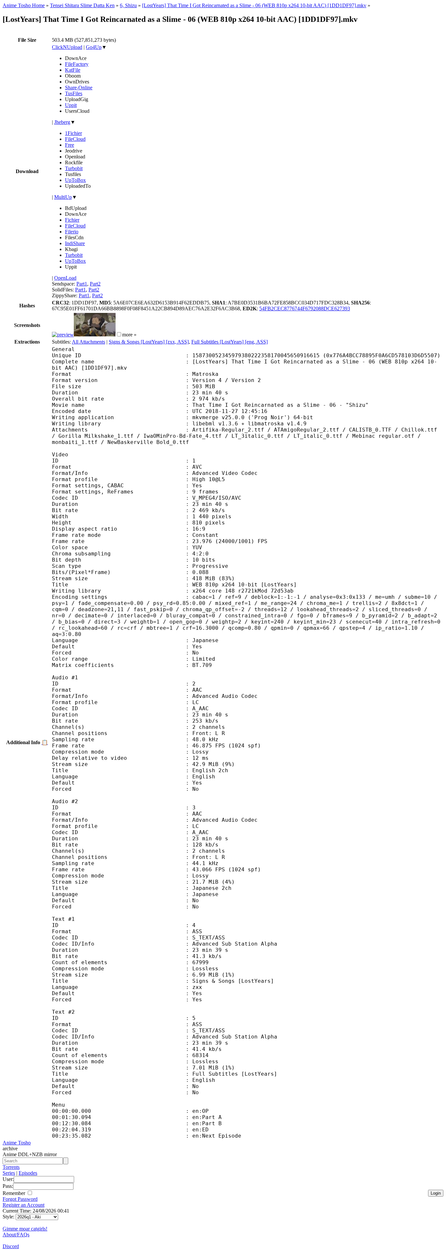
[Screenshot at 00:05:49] (95, 334)
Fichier (72, 220)
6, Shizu (128, 5)
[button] (119, 334)
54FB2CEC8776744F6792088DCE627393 (304, 308)
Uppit (71, 105)
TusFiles (73, 93)
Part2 (95, 284)
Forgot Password (20, 1199)
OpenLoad (65, 278)
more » (129, 334)
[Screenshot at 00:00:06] (63, 334)
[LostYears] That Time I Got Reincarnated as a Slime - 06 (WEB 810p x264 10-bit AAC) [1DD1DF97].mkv (254, 5)
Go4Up (94, 47)
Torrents (11, 1167)
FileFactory (76, 64)
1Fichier (73, 133)
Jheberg (62, 122)
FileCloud (75, 139)
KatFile (72, 70)
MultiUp (63, 197)
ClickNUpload (67, 47)
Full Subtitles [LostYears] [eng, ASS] (229, 342)
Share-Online (78, 87)
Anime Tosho (17, 1142)
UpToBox (75, 180)
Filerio (71, 231)
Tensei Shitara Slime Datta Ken (82, 5)
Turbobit (74, 168)
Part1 (81, 284)
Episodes (28, 1173)
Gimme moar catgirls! (25, 1228)
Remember (14, 1193)
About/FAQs (16, 1234)
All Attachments (88, 342)
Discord (11, 1246)
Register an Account (23, 1205)
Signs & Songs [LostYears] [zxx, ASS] (149, 342)
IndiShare (75, 243)
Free (69, 145)
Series (9, 1173)
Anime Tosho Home (24, 5)
